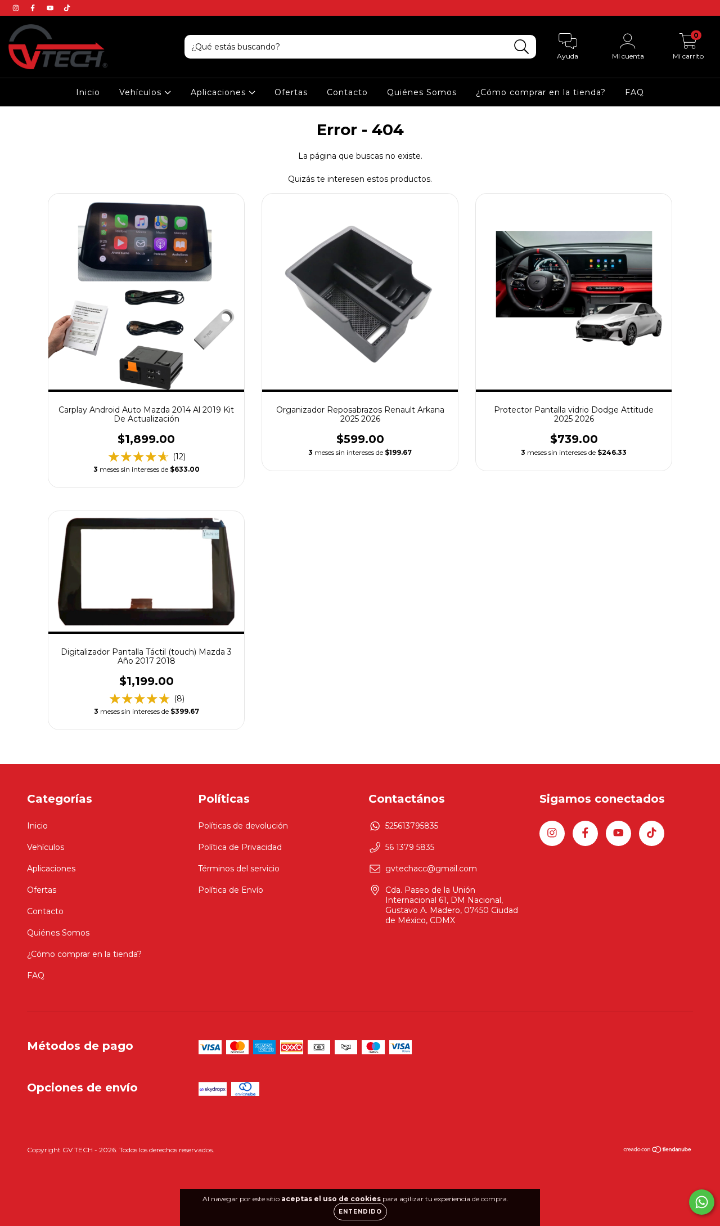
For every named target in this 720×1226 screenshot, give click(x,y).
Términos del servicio (239, 868)
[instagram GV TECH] (16, 8)
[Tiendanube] (658, 1151)
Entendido (360, 1211)
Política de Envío (230, 890)
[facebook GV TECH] (33, 8)
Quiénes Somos (422, 92)
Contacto (347, 92)
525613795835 (411, 826)
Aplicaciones (220, 92)
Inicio (88, 92)
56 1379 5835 (409, 847)
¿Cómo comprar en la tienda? (541, 92)
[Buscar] (521, 47)
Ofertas (291, 92)
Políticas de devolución (243, 826)
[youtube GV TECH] (51, 8)
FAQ (634, 92)
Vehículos (141, 92)
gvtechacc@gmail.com (431, 868)
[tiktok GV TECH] (67, 8)
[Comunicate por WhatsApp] (701, 1202)
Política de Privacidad (240, 847)
